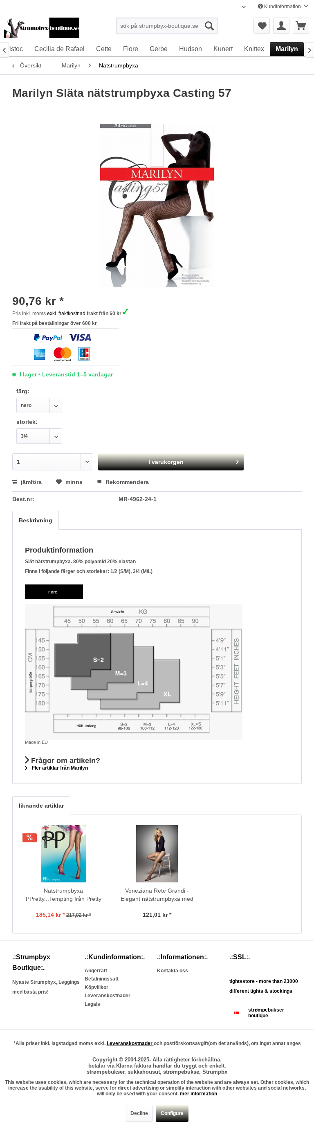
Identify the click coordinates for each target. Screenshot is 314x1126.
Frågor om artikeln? (64, 761)
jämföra (30, 482)
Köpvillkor (96, 987)
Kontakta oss (172, 971)
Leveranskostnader (107, 995)
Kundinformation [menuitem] (282, 6)
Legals (92, 1004)
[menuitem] (167, 26)
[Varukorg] (301, 26)
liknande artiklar (41, 805)
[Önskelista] (261, 26)
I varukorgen (166, 462)
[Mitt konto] (281, 26)
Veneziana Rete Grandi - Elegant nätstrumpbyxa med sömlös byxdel (157, 895)
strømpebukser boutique (266, 1013)
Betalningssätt (102, 979)
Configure (172, 1113)
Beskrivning (35, 520)
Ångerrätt (96, 971)
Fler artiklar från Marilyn (59, 768)
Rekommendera (126, 482)
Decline (139, 1113)
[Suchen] (209, 26)
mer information (198, 1094)
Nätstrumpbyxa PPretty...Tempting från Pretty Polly (63, 895)
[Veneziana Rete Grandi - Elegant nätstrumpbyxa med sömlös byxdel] (157, 853)
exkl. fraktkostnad (66, 313)
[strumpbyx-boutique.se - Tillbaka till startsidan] (41, 28)
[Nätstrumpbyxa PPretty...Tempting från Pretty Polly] (63, 853)
